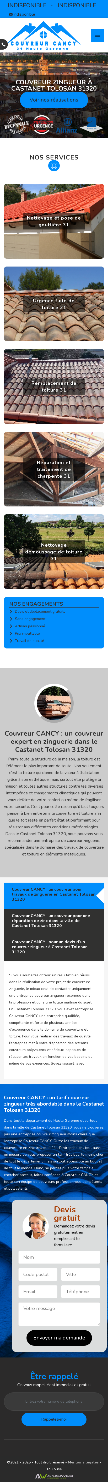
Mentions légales (84, 1462)
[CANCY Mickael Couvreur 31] (43, 35)
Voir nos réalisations (54, 99)
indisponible (27, 5)
